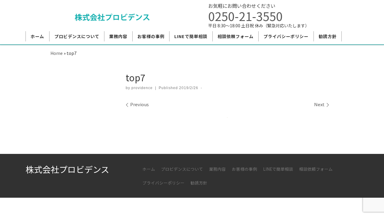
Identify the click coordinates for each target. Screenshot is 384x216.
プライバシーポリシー (163, 183)
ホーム (148, 169)
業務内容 (217, 169)
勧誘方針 (198, 183)
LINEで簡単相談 (278, 169)
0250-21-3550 (245, 16)
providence (142, 88)
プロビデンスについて (182, 169)
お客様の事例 (244, 169)
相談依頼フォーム (316, 169)
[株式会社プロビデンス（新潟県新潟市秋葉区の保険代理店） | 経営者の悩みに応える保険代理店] (112, 15)
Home (56, 53)
